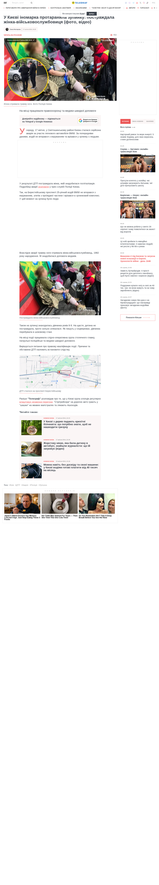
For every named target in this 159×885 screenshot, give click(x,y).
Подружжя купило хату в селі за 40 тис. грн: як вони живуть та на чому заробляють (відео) (137, 288)
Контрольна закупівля (61, 8)
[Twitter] (140, 2)
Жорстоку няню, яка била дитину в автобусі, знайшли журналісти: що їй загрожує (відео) (67, 446)
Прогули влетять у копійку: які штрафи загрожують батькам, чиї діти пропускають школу (136, 183)
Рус (153, 3)
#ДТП (17, 485)
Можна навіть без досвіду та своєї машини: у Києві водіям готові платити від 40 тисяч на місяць (71, 467)
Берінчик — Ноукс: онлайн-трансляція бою (134, 196)
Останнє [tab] (125, 121)
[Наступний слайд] (156, 8)
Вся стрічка (125, 127)
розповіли (43, 186)
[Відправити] (31, 3)
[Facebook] (126, 3)
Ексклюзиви (81, 8)
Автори (132, 8)
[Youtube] (137, 3)
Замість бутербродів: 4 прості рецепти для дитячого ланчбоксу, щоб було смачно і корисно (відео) (137, 273)
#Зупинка (43, 485)
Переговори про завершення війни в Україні (26, 8)
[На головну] (79, 3)
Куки (82, 14)
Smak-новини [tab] (137, 121)
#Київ (11, 485)
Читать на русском (13, 35)
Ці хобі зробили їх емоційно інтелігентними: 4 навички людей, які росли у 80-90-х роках (136, 244)
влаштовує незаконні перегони (36, 402)
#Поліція (33, 485)
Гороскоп (144, 8)
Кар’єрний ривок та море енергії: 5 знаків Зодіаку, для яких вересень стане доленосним (137, 137)
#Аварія (24, 485)
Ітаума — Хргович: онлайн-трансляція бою (134, 150)
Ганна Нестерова (15, 29)
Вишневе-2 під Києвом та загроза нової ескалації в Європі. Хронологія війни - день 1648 (137, 258)
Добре (91, 14)
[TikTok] (147, 3)
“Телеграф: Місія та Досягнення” (106, 8)
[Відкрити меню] (5, 3)
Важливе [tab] (150, 121)
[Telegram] (133, 3)
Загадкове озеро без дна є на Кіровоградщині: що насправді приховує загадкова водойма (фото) (135, 304)
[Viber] (130, 3)
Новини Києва (49, 418)
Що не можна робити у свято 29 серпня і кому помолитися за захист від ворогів (137, 229)
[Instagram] (143, 3)
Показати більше (134, 317)
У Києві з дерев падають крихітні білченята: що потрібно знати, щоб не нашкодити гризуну (67, 424)
